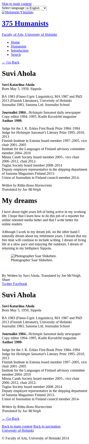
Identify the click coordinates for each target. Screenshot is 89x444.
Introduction (20, 50)
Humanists (18, 46)
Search (16, 54)
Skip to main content (16, 4)
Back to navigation (46, 426)
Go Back (10, 62)
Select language (13, 8)
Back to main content (17, 426)
